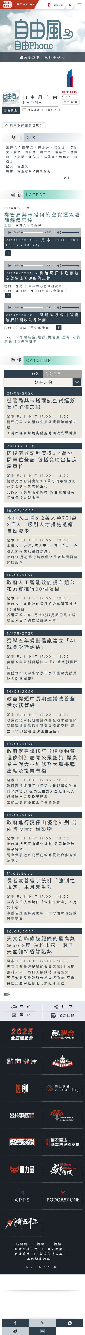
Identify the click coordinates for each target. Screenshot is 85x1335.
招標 (59, 1244)
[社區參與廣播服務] (62, 1115)
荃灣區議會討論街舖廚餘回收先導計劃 (42, 433)
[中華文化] (22, 1142)
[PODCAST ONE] (62, 1196)
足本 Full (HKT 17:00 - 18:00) (39, 417)
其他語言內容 (40, 1259)
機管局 (54, 337)
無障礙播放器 (52, 1254)
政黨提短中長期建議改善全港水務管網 (42, 720)
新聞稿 (23, 1244)
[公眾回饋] (53, 1015)
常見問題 (56, 1249)
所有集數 (11, 110)
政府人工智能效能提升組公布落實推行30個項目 (41, 586)
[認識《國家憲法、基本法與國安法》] (62, 1142)
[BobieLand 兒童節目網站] (62, 1061)
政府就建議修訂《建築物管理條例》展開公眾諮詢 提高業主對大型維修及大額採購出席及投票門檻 (42, 761)
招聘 (42, 1244)
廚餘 (42, 337)
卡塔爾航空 (25, 337)
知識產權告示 (27, 1249)
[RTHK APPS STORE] (22, 1196)
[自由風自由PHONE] (7, 253)
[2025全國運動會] (22, 1034)
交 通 (25, 1007)
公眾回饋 (67, 1016)
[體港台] (62, 1034)
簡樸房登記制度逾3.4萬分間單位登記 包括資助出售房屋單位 (42, 460)
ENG (56, 4)
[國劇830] (22, 1088)
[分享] (56, 1006)
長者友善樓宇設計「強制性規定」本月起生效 (41, 884)
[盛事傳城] (62, 1169)
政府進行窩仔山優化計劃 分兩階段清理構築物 (42, 826)
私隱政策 (23, 1254)
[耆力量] (22, 1169)
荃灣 (66, 337)
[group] (58, 232)
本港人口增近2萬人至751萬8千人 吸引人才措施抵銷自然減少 (42, 524)
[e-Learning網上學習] (62, 1088)
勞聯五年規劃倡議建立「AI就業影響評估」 (41, 644)
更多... (69, 178)
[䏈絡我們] (14, 1015)
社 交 (67, 1007)
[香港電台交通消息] (14, 1006)
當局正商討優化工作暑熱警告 (34, 802)
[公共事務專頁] (22, 1115)
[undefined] (49, 4)
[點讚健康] (22, 1061)
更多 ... (8, 994)
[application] (41, 232)
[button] (9, 232)
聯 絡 (25, 1015)
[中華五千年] (22, 1223)
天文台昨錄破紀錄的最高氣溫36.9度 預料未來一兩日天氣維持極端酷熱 (41, 945)
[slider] (71, 232)
